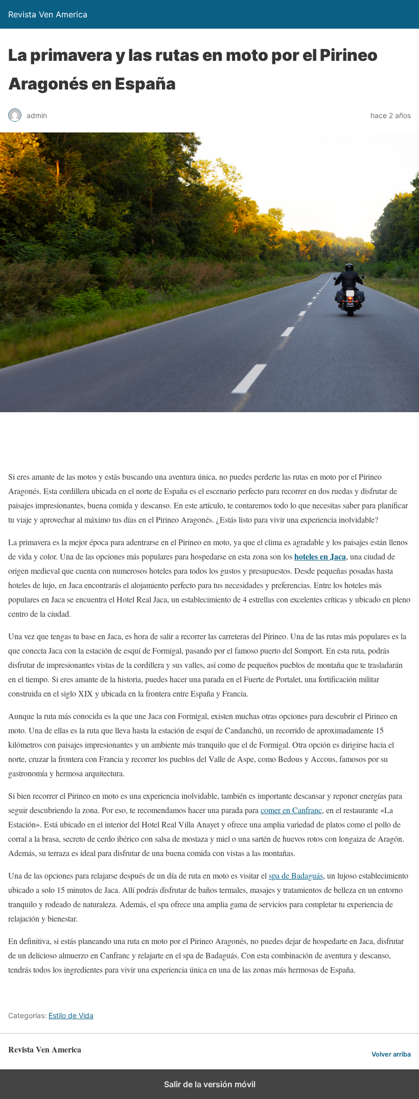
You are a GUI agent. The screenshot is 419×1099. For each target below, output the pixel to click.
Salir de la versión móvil (209, 1084)
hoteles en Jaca (320, 556)
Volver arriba (391, 1054)
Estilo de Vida (71, 1015)
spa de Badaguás (296, 875)
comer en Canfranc (291, 809)
